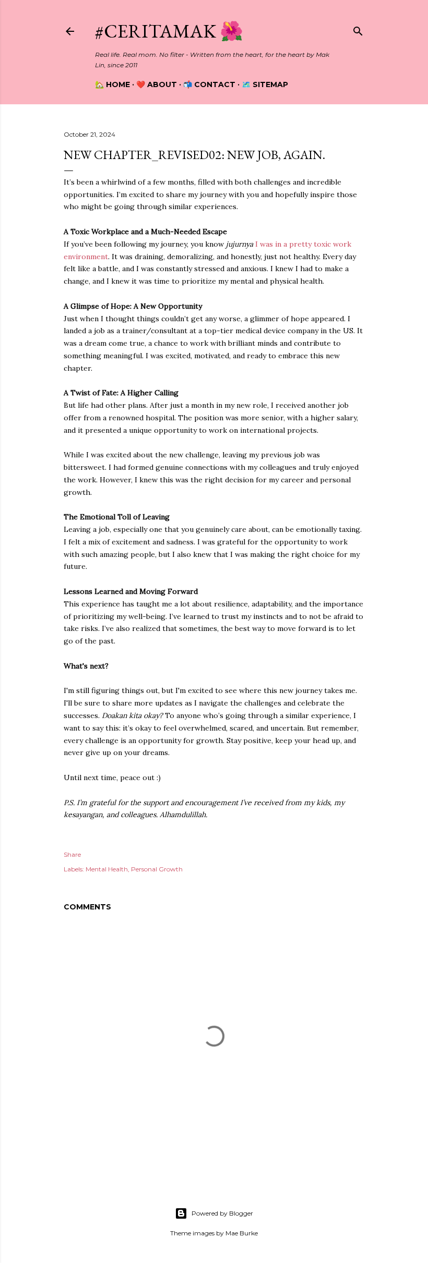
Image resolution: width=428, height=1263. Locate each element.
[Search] (358, 29)
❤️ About (156, 84)
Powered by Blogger (222, 1213)
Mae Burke (241, 1233)
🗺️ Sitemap (265, 84)
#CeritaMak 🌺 (169, 31)
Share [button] (72, 854)
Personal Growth (157, 869)
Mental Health (107, 869)
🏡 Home (112, 84)
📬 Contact (209, 84)
